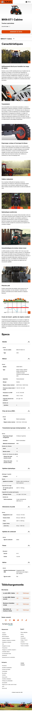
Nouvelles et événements (7, 667)
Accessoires (4, 655)
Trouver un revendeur (25, 645)
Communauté (4, 671)
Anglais (22, 663)
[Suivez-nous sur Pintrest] (22, 620)
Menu (29, 2)
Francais (23, 664)
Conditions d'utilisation (6, 678)
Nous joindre (4, 677)
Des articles (4, 673)
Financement (23, 638)
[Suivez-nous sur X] (18, 620)
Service (22, 634)
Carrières (4, 675)
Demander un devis (16, 32)
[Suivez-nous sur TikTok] (26, 620)
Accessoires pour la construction (8, 657)
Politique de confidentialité (7, 680)
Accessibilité (4, 682)
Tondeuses (4, 634)
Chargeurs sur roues (6, 646)
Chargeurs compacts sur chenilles (8, 640)
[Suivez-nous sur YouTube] (14, 620)
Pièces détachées (24, 632)
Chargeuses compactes (6, 642)
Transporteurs (4, 647)
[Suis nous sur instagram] (5, 620)
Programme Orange (24, 643)
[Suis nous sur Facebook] (10, 620)
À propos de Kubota (6, 669)
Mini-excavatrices (5, 636)
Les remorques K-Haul (6, 653)
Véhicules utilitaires (6, 638)
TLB (3, 644)
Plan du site (4, 688)
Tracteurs (4, 632)
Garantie (22, 636)
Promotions (4, 665)
